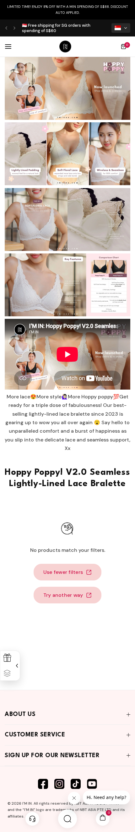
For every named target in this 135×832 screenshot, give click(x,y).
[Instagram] (59, 784)
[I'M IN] (65, 46)
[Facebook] (43, 784)
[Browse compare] (7, 673)
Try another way (63, 595)
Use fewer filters (63, 572)
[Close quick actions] (16, 665)
